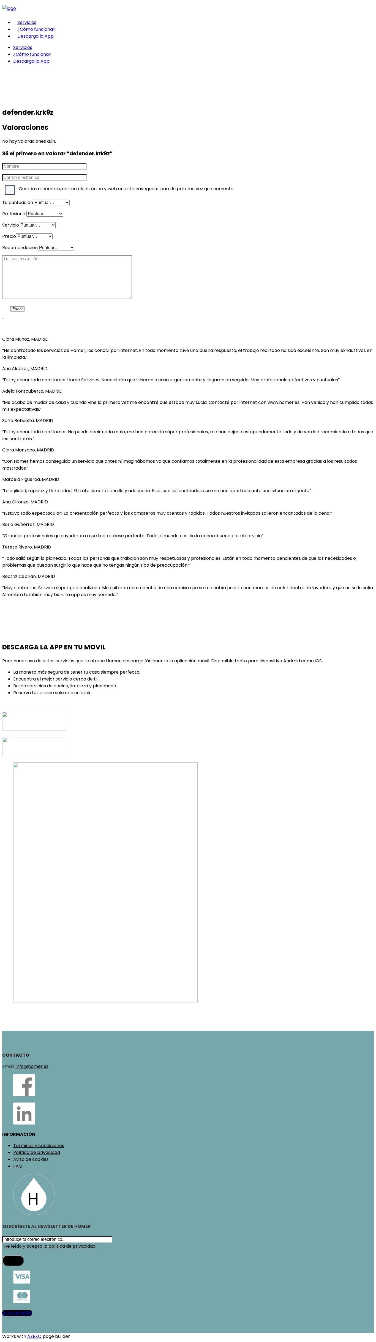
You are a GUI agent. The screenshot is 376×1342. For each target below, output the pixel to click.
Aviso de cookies (31, 1159)
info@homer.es (31, 1066)
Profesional (14, 214)
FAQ (17, 1166)
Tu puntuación (17, 202)
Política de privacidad (36, 1152)
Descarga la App (35, 36)
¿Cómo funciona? (36, 29)
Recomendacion (20, 247)
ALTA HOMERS (17, 1313)
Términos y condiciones (38, 1145)
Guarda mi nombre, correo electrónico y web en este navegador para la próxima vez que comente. (126, 189)
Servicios (26, 22)
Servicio (10, 225)
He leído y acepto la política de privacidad (50, 1246)
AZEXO (34, 1336)
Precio (9, 236)
